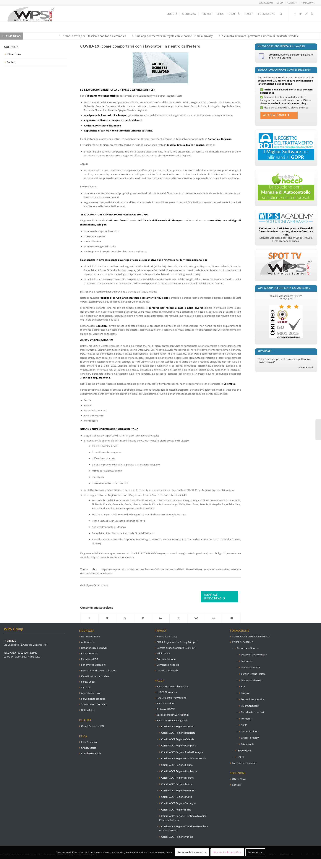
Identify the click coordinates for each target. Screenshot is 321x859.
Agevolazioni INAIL (91, 693)
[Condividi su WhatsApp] (125, 618)
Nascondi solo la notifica (227, 852)
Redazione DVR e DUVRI (94, 647)
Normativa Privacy (167, 636)
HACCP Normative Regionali (172, 720)
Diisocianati (247, 744)
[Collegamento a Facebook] (295, 14)
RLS (243, 686)
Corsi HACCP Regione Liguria (177, 765)
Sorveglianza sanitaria (93, 698)
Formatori (246, 718)
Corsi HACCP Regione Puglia (176, 796)
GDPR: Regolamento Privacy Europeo (177, 642)
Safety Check (88, 681)
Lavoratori (246, 661)
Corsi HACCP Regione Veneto (177, 836)
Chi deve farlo (88, 747)
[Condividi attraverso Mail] (232, 618)
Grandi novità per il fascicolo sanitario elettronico (37, 36)
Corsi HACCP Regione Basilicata (178, 732)
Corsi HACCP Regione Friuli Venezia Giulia (183, 758)
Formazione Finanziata (244, 763)
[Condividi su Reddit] (214, 618)
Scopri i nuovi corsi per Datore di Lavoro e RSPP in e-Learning (291, 56)
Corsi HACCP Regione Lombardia (179, 771)
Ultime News (14, 54)
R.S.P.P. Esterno (89, 653)
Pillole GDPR (163, 653)
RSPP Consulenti (250, 705)
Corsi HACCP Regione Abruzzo (177, 726)
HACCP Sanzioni (165, 703)
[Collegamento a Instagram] (306, 14)
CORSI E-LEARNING (242, 642)
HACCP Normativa (167, 692)
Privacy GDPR (244, 750)
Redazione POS (89, 659)
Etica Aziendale (89, 742)
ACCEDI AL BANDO (274, 115)
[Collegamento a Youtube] (311, 14)
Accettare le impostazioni (192, 852)
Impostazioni (255, 852)
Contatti (11, 62)
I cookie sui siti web (167, 670)
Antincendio (88, 642)
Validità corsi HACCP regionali (173, 714)
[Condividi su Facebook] (89, 618)
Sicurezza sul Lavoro (248, 648)
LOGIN (280, 2)
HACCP (240, 757)
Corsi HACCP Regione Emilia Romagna (182, 752)
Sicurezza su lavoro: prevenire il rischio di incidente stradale (202, 36)
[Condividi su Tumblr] (178, 618)
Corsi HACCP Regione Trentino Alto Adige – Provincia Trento (183, 828)
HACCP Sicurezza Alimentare (172, 686)
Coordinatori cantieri (252, 712)
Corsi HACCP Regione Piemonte (178, 790)
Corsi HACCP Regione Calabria (177, 739)
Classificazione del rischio (95, 676)
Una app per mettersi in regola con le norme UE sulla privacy (116, 36)
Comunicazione (249, 731)
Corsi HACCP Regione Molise (176, 784)
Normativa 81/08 (90, 636)
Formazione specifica (252, 699)
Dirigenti (245, 693)
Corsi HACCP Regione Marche (177, 777)
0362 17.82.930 (266, 2)
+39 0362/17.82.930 (26, 652)
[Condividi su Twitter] (107, 618)
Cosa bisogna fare (91, 753)
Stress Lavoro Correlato (94, 704)
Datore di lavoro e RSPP (254, 654)
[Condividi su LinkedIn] (160, 618)
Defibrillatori (88, 710)
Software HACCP (166, 709)
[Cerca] (281, 14)
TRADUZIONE (307, 2)
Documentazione (166, 659)
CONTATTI (292, 2)
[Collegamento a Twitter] (300, 14)
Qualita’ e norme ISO (92, 726)
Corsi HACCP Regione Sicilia (176, 809)
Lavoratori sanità (250, 667)
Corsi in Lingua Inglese (253, 673)
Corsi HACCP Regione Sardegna (178, 803)
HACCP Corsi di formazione (171, 697)
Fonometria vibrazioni (93, 664)
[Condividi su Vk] (196, 618)
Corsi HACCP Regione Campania (178, 745)
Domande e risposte (168, 664)
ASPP (244, 725)
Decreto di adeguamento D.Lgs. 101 (176, 647)
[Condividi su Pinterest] (143, 618)
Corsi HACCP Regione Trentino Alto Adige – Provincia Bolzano (183, 817)
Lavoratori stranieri (251, 680)
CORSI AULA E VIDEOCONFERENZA (251, 636)
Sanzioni (85, 687)
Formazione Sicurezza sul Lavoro (99, 670)
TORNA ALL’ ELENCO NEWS (212, 596)
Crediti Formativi (250, 737)
